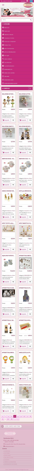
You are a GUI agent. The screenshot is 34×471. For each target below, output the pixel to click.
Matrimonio (6, 27)
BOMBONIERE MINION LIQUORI (10, 83)
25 (8, 419)
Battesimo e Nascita (8, 34)
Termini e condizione (10, 462)
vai (31, 1)
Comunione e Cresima (9, 38)
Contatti (6, 459)
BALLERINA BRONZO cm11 (26, 126)
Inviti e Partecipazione (9, 48)
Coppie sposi (7, 31)
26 (11, 419)
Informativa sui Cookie (10, 464)
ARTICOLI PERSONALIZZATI (9, 52)
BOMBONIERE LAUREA (9, 80)
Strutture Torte (7, 45)
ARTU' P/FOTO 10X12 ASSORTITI (10, 223)
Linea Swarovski (7, 62)
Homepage (28, 5)
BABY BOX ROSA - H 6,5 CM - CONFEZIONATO (14, 158)
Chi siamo (7, 453)
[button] (3, 12)
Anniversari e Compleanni (10, 41)
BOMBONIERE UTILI (8, 69)
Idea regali (6, 55)
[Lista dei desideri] (13, 120)
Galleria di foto (8, 457)
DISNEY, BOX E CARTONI (9, 73)
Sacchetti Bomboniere (9, 66)
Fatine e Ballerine (8, 59)
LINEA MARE (6, 76)
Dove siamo (7, 455)
